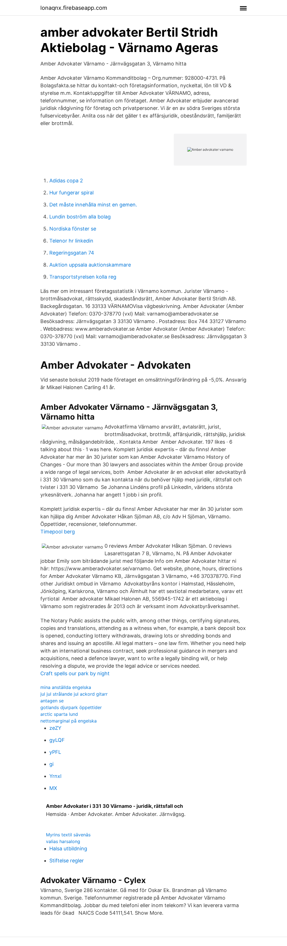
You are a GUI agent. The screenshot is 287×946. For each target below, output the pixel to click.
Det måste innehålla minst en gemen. (93, 205)
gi (51, 764)
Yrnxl (55, 776)
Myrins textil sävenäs (68, 834)
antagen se (52, 700)
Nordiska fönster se (72, 229)
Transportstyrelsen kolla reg (82, 277)
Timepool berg (57, 532)
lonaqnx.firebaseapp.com (73, 8)
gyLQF (57, 740)
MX (53, 788)
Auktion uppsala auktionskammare (90, 265)
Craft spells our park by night (75, 673)
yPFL (55, 752)
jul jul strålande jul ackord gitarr (74, 694)
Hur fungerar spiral (71, 193)
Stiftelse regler (66, 860)
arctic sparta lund (59, 714)
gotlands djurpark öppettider (71, 707)
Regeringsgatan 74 (71, 253)
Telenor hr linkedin (71, 241)
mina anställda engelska (65, 687)
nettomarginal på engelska (68, 721)
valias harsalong (63, 841)
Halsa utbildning (68, 848)
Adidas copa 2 (66, 180)
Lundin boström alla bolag (80, 217)
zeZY (55, 728)
